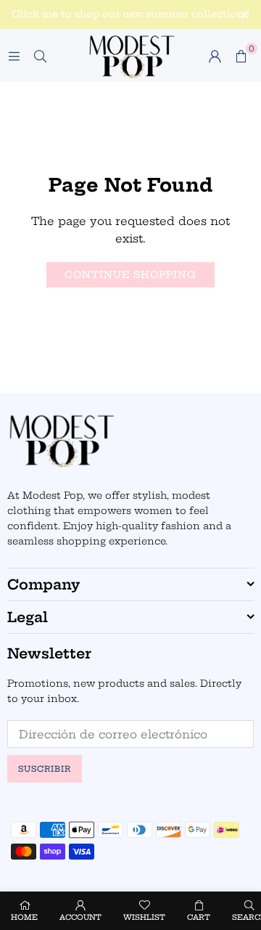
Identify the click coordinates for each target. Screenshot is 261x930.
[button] (241, 56)
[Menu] (14, 55)
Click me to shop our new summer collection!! (130, 14)
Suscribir (44, 769)
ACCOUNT (80, 917)
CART (198, 917)
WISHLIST (144, 917)
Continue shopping (130, 274)
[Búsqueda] (40, 55)
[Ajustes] (215, 56)
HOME (24, 917)
